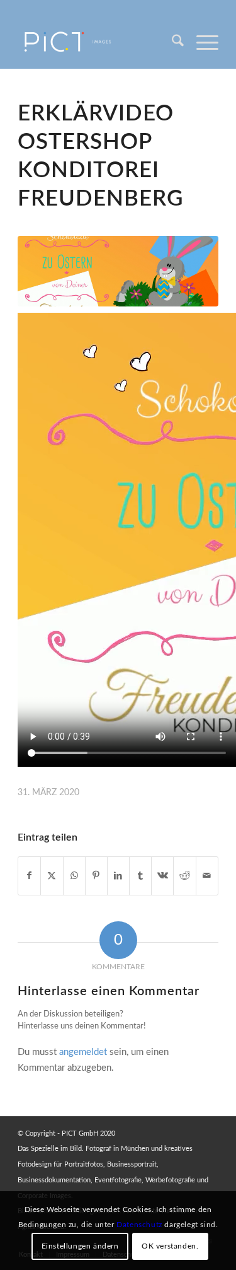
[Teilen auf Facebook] (29, 876)
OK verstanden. (170, 1246)
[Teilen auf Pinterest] (96, 876)
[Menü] (201, 43)
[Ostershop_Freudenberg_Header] (118, 271)
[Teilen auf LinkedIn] (118, 876)
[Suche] (171, 43)
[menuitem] (171, 43)
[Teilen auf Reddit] (184, 876)
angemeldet (83, 1052)
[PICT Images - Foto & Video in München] (98, 43)
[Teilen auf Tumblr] (140, 876)
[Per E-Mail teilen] (207, 876)
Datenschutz (139, 1224)
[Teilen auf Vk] (162, 876)
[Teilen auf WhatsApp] (74, 876)
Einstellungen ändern (80, 1246)
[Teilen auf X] (51, 876)
